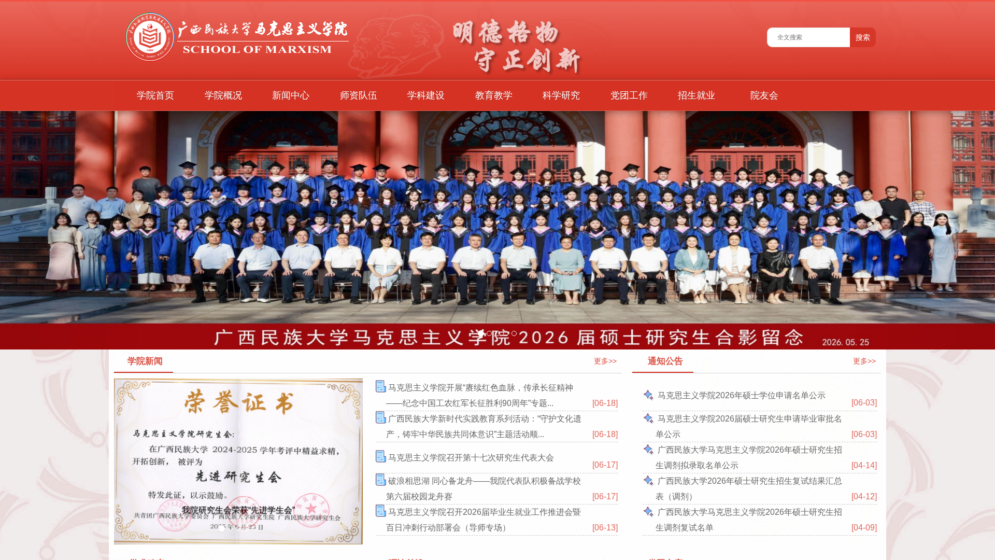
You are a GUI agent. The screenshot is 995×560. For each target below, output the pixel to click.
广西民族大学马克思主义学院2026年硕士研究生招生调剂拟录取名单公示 (749, 457)
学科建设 (426, 95)
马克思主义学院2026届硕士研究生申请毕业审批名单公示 (749, 426)
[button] (74, 230)
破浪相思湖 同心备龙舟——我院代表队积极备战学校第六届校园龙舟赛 (483, 489)
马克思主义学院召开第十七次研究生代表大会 (470, 457)
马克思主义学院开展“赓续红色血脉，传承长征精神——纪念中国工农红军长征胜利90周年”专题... (479, 395)
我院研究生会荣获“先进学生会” (238, 510)
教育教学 (494, 95)
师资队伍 (358, 95)
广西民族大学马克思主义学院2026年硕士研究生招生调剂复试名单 (749, 520)
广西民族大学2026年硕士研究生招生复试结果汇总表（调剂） (749, 489)
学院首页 (155, 95)
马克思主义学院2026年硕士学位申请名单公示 (741, 395)
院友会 (764, 95)
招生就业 (696, 95)
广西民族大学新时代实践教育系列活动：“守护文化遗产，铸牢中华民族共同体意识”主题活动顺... (483, 426)
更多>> (605, 361)
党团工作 (629, 95)
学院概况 (223, 95)
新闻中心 (290, 95)
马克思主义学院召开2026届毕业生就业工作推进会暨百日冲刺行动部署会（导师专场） (483, 520)
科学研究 (561, 95)
